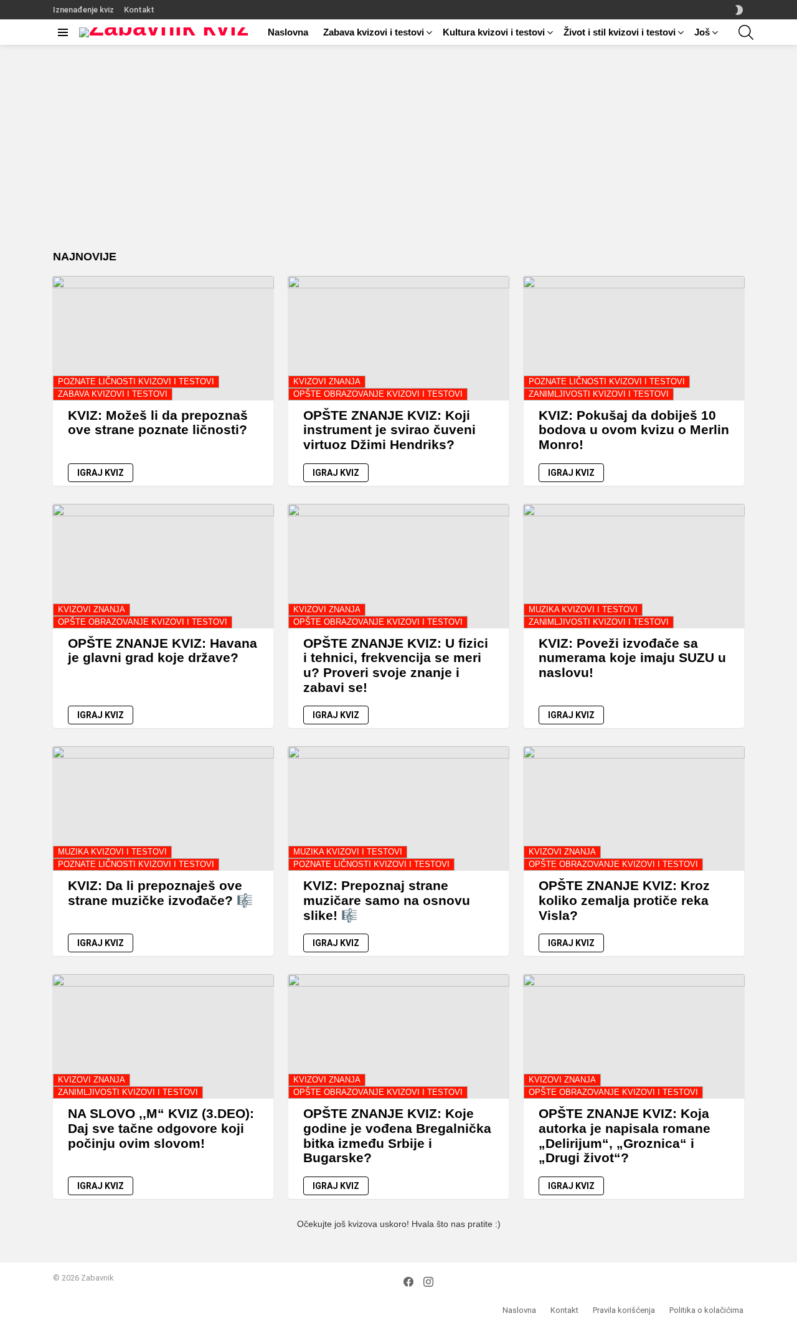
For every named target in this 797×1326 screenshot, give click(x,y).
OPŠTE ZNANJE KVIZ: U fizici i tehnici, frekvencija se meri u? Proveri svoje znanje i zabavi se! (395, 665)
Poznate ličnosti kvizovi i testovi (136, 381)
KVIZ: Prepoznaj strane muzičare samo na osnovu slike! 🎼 (386, 900)
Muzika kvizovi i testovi (583, 609)
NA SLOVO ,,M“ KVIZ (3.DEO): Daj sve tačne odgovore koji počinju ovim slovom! (161, 1128)
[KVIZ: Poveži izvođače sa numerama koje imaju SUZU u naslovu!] (634, 566)
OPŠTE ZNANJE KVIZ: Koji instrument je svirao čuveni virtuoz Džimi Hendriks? (389, 430)
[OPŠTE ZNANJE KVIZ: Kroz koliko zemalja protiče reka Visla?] (634, 808)
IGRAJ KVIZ (100, 473)
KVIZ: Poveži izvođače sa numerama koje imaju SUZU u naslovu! (632, 658)
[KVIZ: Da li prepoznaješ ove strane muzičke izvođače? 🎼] (163, 808)
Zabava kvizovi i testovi (373, 32)
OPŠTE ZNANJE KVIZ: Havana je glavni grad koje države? (162, 650)
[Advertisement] (398, 157)
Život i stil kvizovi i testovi (620, 32)
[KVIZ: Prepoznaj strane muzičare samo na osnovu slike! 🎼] (398, 808)
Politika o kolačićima (706, 1310)
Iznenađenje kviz (83, 9)
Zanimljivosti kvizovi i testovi (599, 394)
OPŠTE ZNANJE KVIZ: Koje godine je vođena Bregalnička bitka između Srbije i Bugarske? (397, 1135)
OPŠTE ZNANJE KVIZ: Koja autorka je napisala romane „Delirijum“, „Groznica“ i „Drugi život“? (624, 1135)
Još (702, 32)
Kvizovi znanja (327, 381)
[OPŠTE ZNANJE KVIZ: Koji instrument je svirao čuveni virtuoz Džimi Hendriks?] (398, 338)
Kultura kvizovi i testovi (494, 32)
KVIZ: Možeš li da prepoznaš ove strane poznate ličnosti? (158, 422)
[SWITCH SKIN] (739, 10)
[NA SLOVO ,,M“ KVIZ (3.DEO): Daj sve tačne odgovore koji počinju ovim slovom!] (163, 1036)
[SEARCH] (745, 32)
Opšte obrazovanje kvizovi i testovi (378, 394)
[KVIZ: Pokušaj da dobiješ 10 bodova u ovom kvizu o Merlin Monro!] (634, 338)
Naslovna (288, 32)
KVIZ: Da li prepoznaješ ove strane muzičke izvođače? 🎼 (160, 892)
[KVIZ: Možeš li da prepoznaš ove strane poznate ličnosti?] (163, 338)
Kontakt (139, 9)
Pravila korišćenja (624, 1310)
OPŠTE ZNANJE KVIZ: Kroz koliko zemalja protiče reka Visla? (624, 900)
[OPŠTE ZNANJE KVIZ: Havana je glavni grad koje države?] (163, 566)
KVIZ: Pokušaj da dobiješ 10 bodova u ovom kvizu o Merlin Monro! (634, 430)
